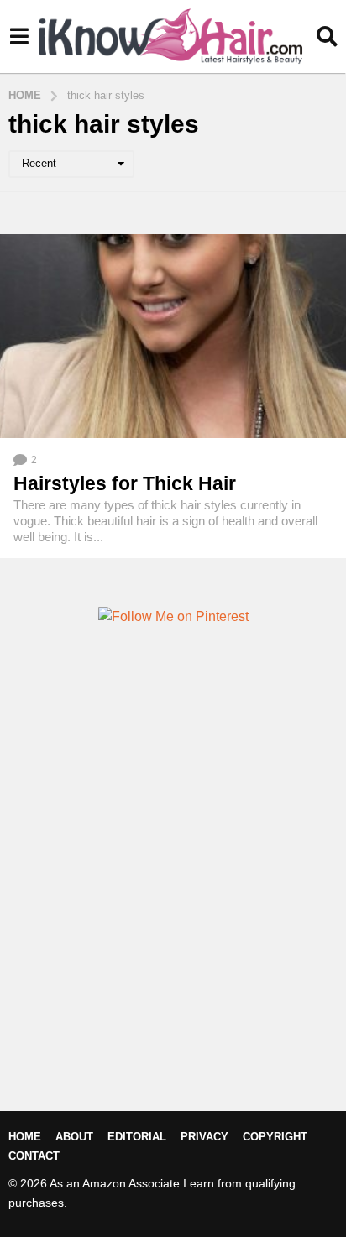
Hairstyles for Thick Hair (124, 483)
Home (24, 1136)
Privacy (204, 1136)
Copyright (275, 1136)
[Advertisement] (173, 896)
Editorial (136, 1136)
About (74, 1136)
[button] (18, 36)
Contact (34, 1156)
